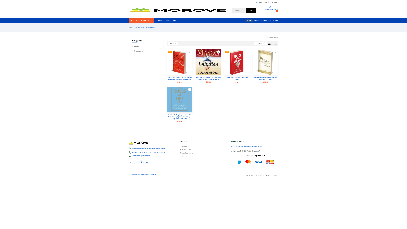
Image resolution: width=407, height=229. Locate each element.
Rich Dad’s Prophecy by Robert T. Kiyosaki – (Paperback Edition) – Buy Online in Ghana (180, 116)
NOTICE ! (249, 20)
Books (136, 46)
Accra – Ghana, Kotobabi (270, 9)
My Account (263, 2)
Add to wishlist (189, 52)
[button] (274, 13)
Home (130, 27)
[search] (251, 10)
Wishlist (275, 2)
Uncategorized (139, 51)
